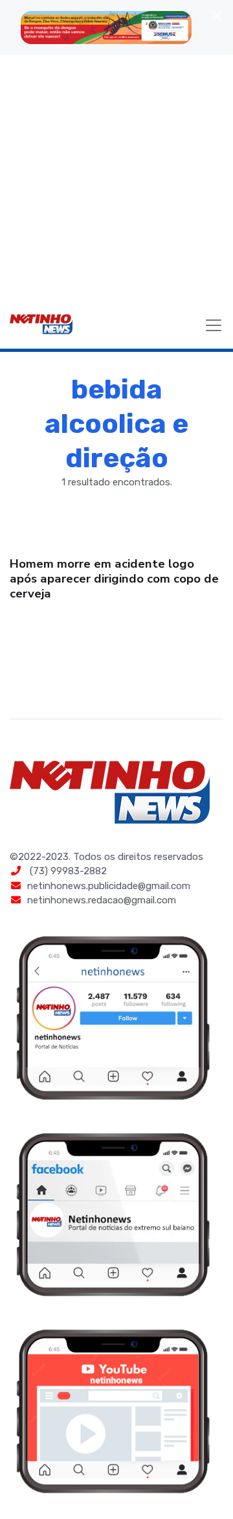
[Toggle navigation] (213, 325)
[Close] (217, 16)
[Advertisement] (116, 178)
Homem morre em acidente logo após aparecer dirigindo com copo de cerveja (114, 578)
